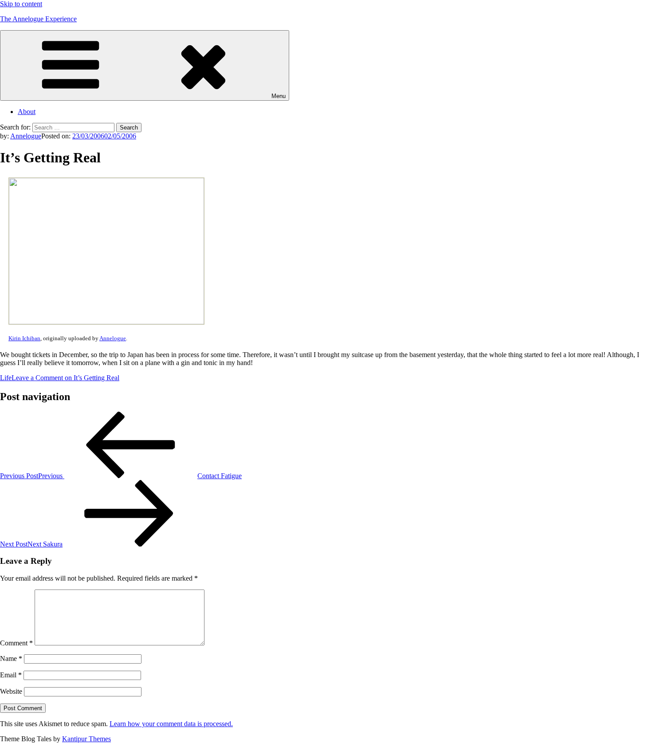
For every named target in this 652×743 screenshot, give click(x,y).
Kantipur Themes (86, 739)
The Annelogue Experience (38, 19)
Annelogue (25, 136)
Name (11, 658)
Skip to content (21, 4)
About (26, 111)
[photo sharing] (106, 322)
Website (11, 691)
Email (11, 675)
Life (6, 377)
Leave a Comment (65, 377)
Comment (16, 643)
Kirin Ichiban (24, 338)
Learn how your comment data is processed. (171, 723)
